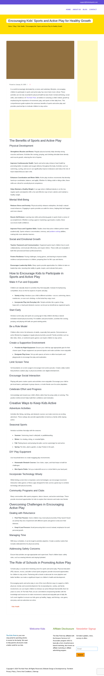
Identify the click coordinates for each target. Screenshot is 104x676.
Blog (85, 9)
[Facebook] (7, 2)
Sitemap (35, 671)
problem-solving (55, 231)
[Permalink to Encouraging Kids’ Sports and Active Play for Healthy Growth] (40, 78)
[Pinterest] (16, 2)
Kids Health (21, 26)
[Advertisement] (40, 124)
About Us (77, 9)
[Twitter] (11, 2)
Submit (80, 655)
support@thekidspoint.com (89, 2)
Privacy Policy (11, 671)
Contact (93, 9)
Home (68, 9)
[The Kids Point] (21, 9)
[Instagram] (21, 2)
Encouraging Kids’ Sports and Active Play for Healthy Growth (44, 26)
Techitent (70, 669)
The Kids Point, (31, 98)
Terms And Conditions (24, 671)
